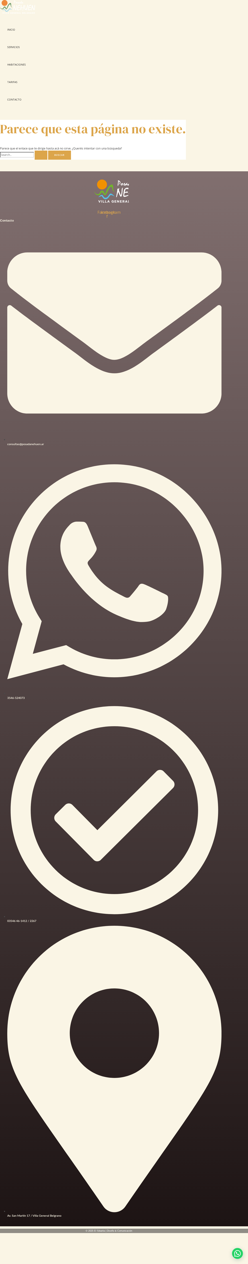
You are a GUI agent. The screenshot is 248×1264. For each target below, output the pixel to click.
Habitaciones (16, 64)
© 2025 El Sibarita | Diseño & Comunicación (109, 1230)
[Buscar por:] (24, 155)
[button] (237, 1253)
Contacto (14, 99)
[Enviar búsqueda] (41, 155)
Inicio (11, 29)
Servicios (13, 47)
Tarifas (12, 82)
